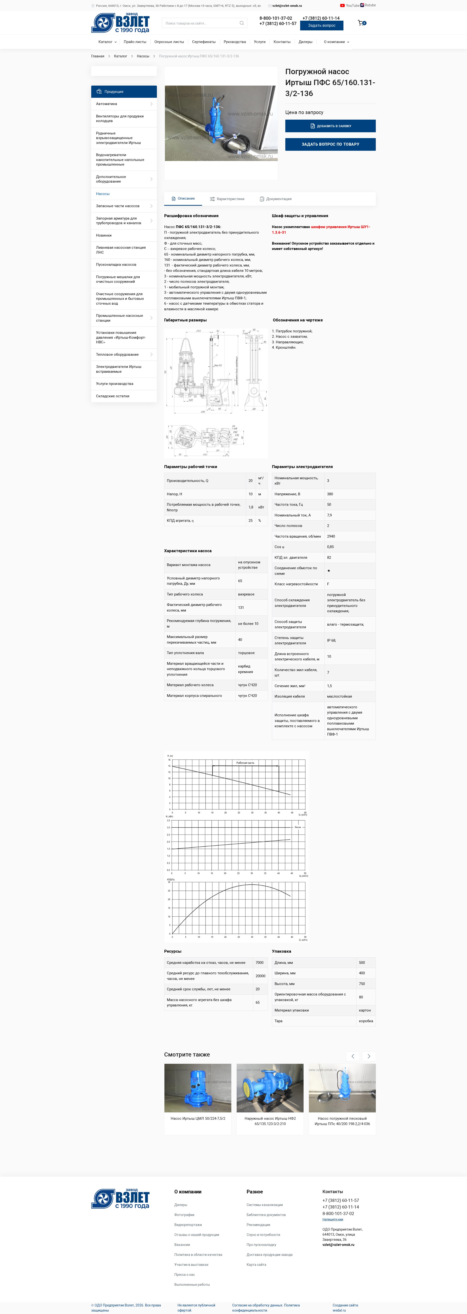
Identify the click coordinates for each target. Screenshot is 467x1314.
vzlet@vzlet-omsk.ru (287, 6)
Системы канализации (265, 1205)
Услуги (260, 42)
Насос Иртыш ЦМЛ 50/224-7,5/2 (198, 1118)
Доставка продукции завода (270, 1255)
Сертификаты (204, 42)
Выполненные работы (192, 1285)
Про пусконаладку (261, 1245)
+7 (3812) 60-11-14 (321, 18)
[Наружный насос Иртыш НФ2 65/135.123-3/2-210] (270, 1088)
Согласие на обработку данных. (257, 1305)
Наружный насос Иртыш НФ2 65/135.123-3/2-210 (270, 1121)
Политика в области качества (198, 1255)
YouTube (353, 6)
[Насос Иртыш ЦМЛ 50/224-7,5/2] (197, 1088)
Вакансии (182, 1245)
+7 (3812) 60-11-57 (278, 23)
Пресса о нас (184, 1275)
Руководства (235, 42)
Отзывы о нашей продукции (196, 1235)
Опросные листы (169, 42)
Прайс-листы (135, 42)
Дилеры (306, 42)
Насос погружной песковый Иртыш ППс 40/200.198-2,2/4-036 (342, 1121)
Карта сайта (256, 1265)
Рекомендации (258, 1225)
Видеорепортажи (188, 1225)
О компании (334, 42)
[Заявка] (361, 24)
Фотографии (184, 1215)
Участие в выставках (191, 1265)
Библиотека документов (266, 1215)
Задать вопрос (321, 25)
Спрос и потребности (263, 1235)
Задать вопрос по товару (330, 144)
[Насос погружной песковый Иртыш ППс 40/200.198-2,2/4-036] (342, 1088)
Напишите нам (333, 1219)
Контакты (282, 42)
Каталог (105, 42)
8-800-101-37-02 (276, 18)
